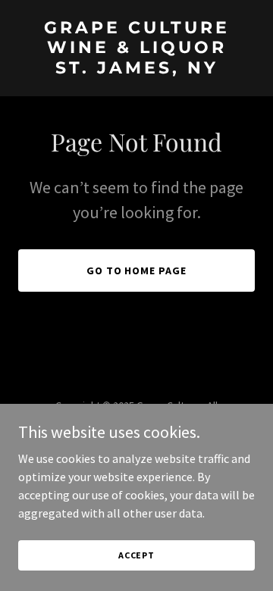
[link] (136, 69)
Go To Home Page (136, 270)
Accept (136, 555)
